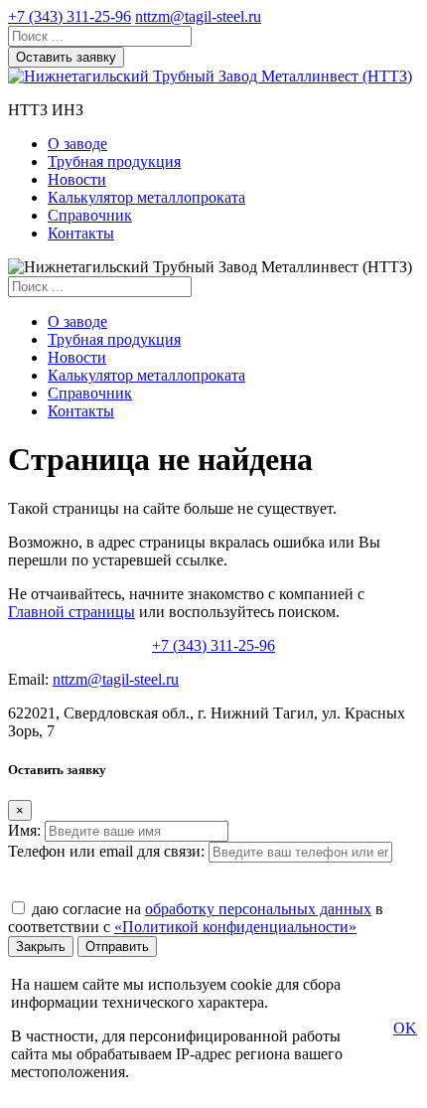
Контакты (81, 233)
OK (405, 1028)
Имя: (24, 830)
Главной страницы (71, 611)
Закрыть (41, 946)
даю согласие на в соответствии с (195, 917)
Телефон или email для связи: (106, 851)
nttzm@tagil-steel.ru (198, 16)
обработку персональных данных (258, 908)
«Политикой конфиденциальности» (235, 926)
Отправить (117, 946)
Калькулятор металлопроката (146, 197)
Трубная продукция (114, 161)
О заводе (77, 143)
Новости (77, 179)
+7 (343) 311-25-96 (69, 16)
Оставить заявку (66, 57)
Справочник (90, 215)
